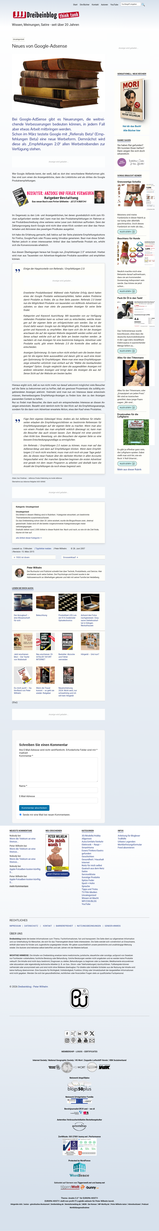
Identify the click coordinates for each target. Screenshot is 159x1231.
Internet (86, 862)
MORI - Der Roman (89, 1204)
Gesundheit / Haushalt (93, 859)
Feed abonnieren (126, 847)
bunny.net (100, 1183)
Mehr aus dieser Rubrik (129, 469)
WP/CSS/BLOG (89, 901)
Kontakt (95, 4)
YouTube (114, 4)
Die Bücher (84, 4)
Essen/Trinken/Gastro (92, 850)
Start (75, 4)
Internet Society (40, 1060)
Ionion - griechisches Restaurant (36, 1204)
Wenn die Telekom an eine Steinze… (23, 840)
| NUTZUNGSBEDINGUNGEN (87, 926)
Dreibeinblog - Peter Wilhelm (33, 986)
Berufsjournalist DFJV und (76, 1109)
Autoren (104, 4)
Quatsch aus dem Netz (93, 868)
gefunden (86, 853)
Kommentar (26, 755)
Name (23, 786)
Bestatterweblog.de (73, 1204)
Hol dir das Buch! (132, 126)
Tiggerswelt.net (85, 1183)
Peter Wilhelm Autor (119, 1204)
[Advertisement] (58, 161)
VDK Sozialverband (117, 1060)
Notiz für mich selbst (92, 865)
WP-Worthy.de (103, 1204)
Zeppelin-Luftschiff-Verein (96, 1060)
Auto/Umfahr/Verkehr (92, 841)
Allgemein (87, 838)
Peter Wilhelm (34, 567)
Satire (85, 871)
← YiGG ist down (21, 557)
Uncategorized (89, 895)
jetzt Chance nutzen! (57, 874)
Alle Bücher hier (131, 130)
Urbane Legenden (126, 841)
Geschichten (88, 856)
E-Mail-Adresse (27, 796)
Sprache (86, 886)
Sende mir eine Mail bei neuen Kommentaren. (46, 815)
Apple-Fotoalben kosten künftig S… (25, 870)
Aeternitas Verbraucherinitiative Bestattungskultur (79, 1120)
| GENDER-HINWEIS (111, 926)
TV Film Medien (89, 892)
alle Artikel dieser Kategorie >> (29, 538)
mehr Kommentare (19, 886)
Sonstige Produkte (91, 877)
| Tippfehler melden (42, 548)
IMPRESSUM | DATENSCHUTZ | (26, 926)
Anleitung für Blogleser (129, 835)
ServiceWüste (88, 874)
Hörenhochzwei (134, 1204)
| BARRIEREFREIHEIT (62, 926)
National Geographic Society (61, 1060)
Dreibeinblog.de (57, 1204)
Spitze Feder (88, 880)
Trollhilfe (122, 838)
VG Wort (78, 1060)
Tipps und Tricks (90, 889)
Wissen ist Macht (90, 898)
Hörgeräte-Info (16, 1204)
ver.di (92, 1109)
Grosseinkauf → (70, 557)
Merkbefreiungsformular (130, 844)
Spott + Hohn (88, 883)
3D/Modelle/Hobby (91, 835)
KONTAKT (47, 926)
